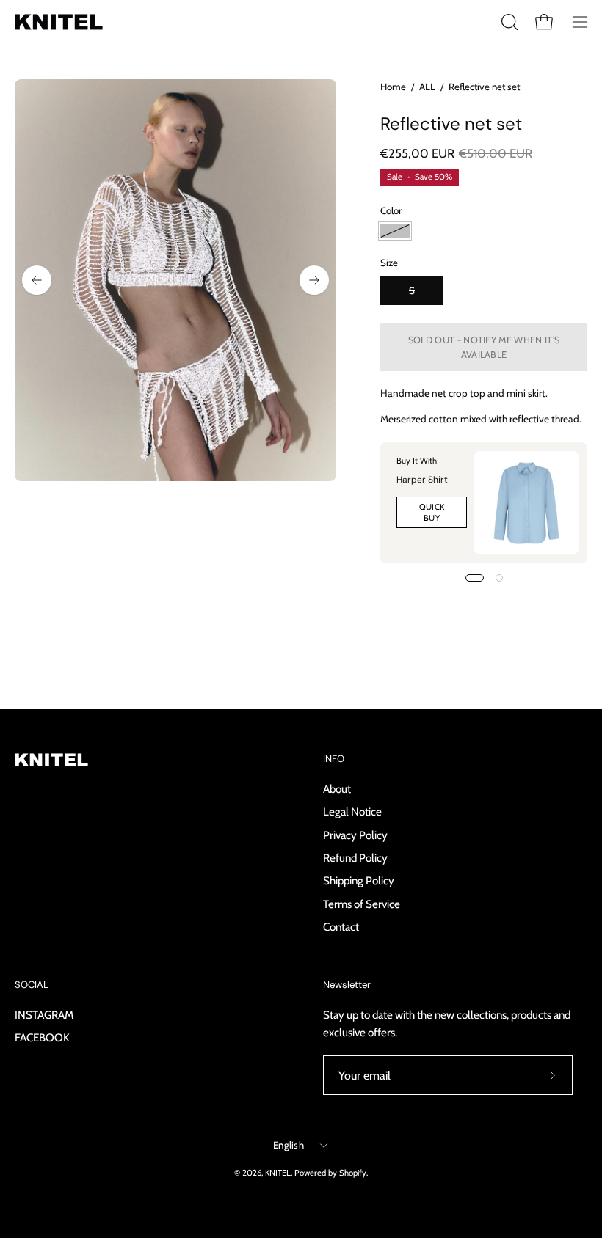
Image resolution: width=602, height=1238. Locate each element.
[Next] (314, 280)
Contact (341, 927)
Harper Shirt (422, 480)
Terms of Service (361, 903)
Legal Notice (352, 811)
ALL (427, 86)
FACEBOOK (42, 1037)
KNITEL (278, 1173)
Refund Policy (355, 858)
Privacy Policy (355, 834)
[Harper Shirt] (526, 503)
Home (393, 86)
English (288, 1145)
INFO (333, 759)
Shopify (352, 1173)
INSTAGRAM (44, 1015)
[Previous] (36, 280)
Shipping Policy (358, 880)
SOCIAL (31, 985)
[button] (508, 22)
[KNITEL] (59, 22)
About (337, 789)
